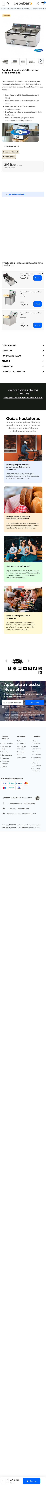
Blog (39, 827)
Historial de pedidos (21, 747)
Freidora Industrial (10, 152)
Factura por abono (21, 753)
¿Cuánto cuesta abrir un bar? (18, 566)
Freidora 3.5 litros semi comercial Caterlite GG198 (31, 274)
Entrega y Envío (7, 743)
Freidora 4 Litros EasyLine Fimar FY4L (31, 292)
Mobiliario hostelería (36, 769)
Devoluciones (7, 755)
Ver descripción (12, 146)
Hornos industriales (37, 742)
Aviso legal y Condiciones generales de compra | (19, 827)
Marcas (4, 767)
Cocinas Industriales (37, 764)
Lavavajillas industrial (37, 758)
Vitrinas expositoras (37, 753)
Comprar (33, 1481)
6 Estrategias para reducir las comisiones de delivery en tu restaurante (18, 467)
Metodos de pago (6, 747)
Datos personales (21, 742)
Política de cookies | (34, 825)
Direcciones (21, 757)
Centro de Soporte (5, 762)
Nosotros (5, 758)
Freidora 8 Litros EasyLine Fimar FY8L (31, 313)
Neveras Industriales (37, 747)
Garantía (5, 752)
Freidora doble (9, 157)
